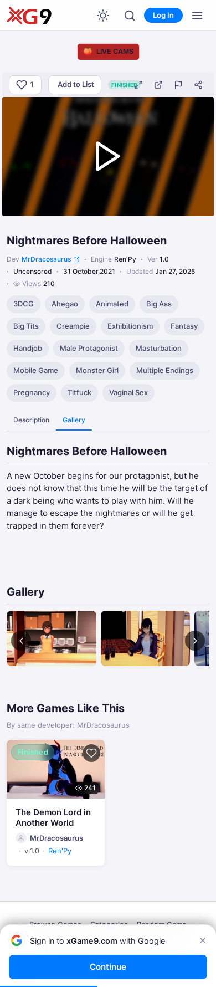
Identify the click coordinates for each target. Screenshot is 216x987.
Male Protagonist (89, 348)
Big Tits (26, 325)
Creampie (73, 325)
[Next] (195, 641)
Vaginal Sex (128, 392)
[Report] (178, 85)
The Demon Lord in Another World (53, 817)
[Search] (129, 15)
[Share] (198, 85)
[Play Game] (108, 156)
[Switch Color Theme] (103, 15)
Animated (112, 303)
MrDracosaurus (46, 259)
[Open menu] (197, 15)
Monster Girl (97, 370)
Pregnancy (31, 392)
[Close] (202, 940)
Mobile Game (35, 370)
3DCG (23, 303)
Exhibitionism (130, 325)
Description (31, 420)
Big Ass (159, 303)
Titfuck (79, 392)
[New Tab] (158, 85)
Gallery (74, 420)
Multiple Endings (164, 370)
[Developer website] (76, 259)
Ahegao (65, 303)
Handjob (27, 348)
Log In (163, 15)
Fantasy (184, 325)
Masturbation (159, 348)
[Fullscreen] (138, 85)
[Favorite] (91, 753)
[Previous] (21, 641)
